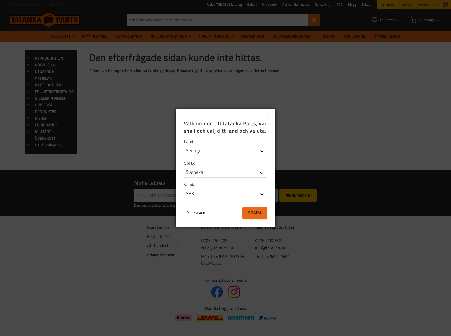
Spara (255, 213)
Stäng (200, 213)
